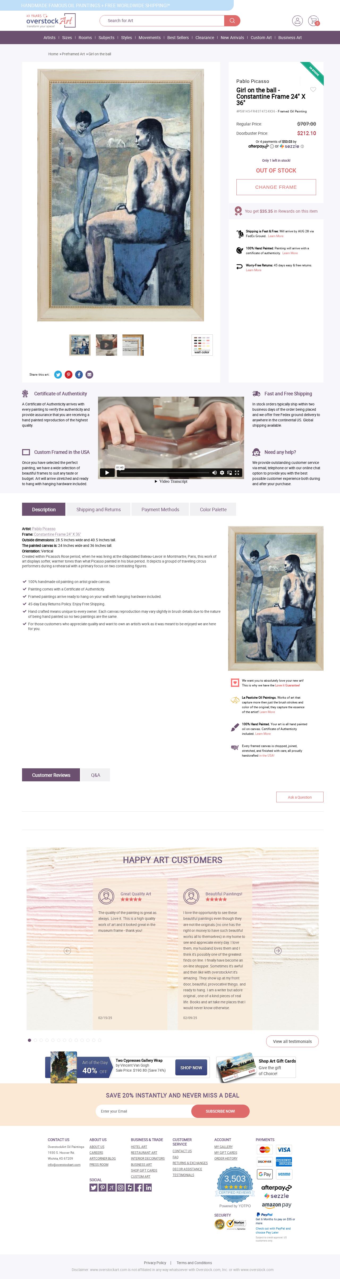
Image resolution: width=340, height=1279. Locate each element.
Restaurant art (144, 1153)
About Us (97, 1147)
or (289, 146)
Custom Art (261, 37)
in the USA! (266, 755)
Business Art (290, 37)
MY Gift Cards (225, 1153)
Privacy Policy (155, 1262)
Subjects (106, 37)
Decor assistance (187, 1169)
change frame (276, 187)
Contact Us (182, 1151)
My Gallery (223, 1147)
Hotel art (139, 1147)
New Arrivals (232, 37)
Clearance (205, 37)
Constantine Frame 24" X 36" (57, 534)
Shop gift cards (144, 1170)
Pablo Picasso (44, 529)
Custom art (140, 1177)
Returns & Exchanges (190, 1163)
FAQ (175, 1157)
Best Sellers (178, 37)
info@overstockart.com (64, 1165)
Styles (126, 37)
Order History (225, 1158)
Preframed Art (73, 54)
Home (53, 54)
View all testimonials (292, 1041)
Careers (96, 1153)
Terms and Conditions (194, 1262)
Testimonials (183, 1175)
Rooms (85, 37)
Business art (141, 1165)
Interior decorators (148, 1158)
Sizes (67, 37)
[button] (278, 951)
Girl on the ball (99, 54)
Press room (99, 1165)
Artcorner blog (103, 1158)
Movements (150, 37)
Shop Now (191, 1068)
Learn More (275, 236)
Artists (50, 37)
